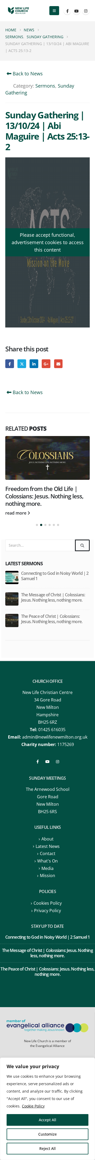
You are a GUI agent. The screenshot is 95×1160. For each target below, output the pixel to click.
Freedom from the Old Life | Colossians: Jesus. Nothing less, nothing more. (44, 496)
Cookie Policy (33, 1106)
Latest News (48, 846)
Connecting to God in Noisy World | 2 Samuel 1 (55, 575)
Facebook (9, 363)
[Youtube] (76, 11)
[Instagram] (85, 11)
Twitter (21, 363)
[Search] (82, 545)
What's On (47, 861)
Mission (47, 875)
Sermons (45, 86)
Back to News (27, 73)
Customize (47, 1134)
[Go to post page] (47, 458)
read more (16, 513)
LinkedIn (34, 363)
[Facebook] (67, 11)
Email (58, 363)
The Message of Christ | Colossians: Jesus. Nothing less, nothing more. (53, 597)
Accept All (47, 1119)
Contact (47, 853)
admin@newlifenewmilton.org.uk (54, 737)
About (47, 839)
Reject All (47, 1148)
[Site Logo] (18, 11)
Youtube (47, 762)
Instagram (57, 762)
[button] (54, 10)
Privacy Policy (47, 910)
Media (47, 868)
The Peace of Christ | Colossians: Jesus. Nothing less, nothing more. (51, 618)
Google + (46, 363)
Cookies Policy (48, 903)
